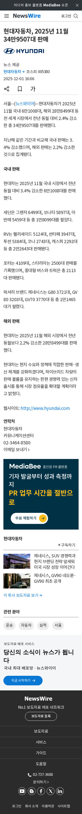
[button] (6, 88)
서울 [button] (58, 625)
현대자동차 (14, 71)
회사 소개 (31, 806)
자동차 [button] (26, 625)
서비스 (41, 742)
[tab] (41, 731)
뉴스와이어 (24, 103)
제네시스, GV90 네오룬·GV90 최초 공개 (55, 578)
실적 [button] (42, 625)
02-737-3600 (43, 774)
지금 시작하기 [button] (21, 680)
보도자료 (41, 731)
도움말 (41, 763)
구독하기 (68, 545)
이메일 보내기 (16, 449)
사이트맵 (64, 806)
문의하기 (41, 782)
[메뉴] (6, 16)
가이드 (41, 753)
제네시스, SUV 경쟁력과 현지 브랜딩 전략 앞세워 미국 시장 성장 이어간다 (54, 561)
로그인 (16, 806)
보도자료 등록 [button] (41, 716)
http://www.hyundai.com (45, 408)
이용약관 (48, 806)
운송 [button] (9, 625)
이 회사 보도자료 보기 (22, 595)
